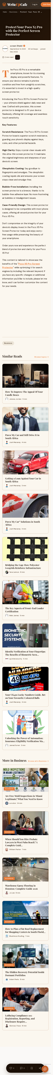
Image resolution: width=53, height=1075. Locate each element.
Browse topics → (41, 357)
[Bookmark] (31, 1068)
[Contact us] (45, 1069)
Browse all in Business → (38, 761)
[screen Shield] (5, 48)
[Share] (40, 1068)
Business (13, 12)
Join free (46, 4)
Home (5, 12)
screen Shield (16, 46)
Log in (34, 4)
